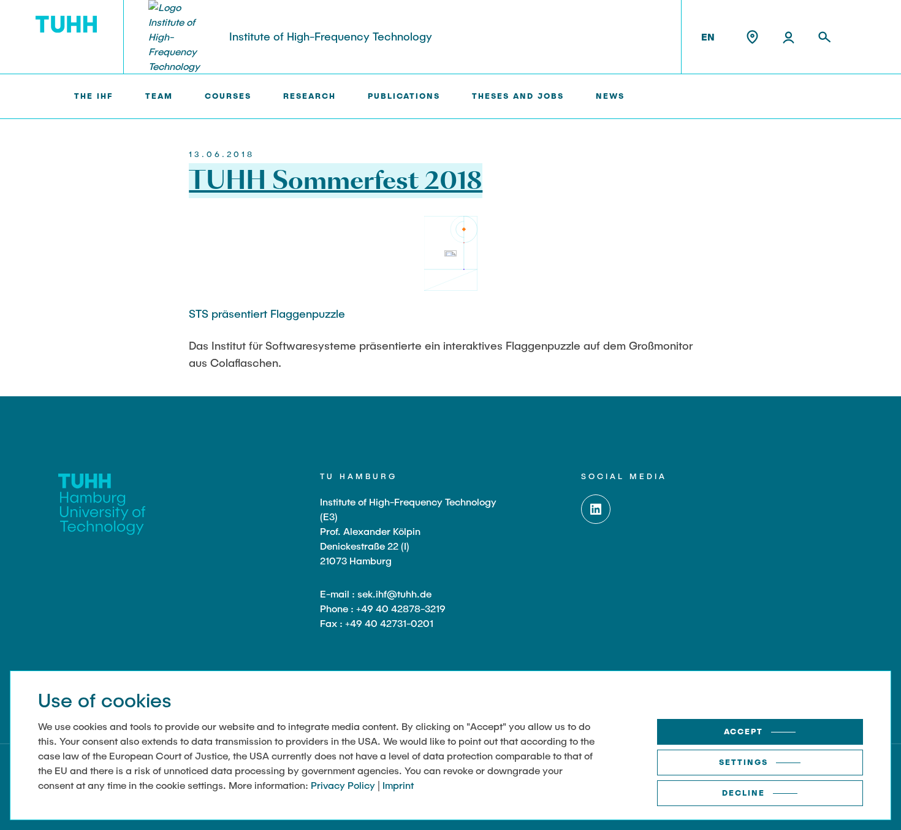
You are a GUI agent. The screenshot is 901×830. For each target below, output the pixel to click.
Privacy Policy (343, 785)
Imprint (398, 785)
